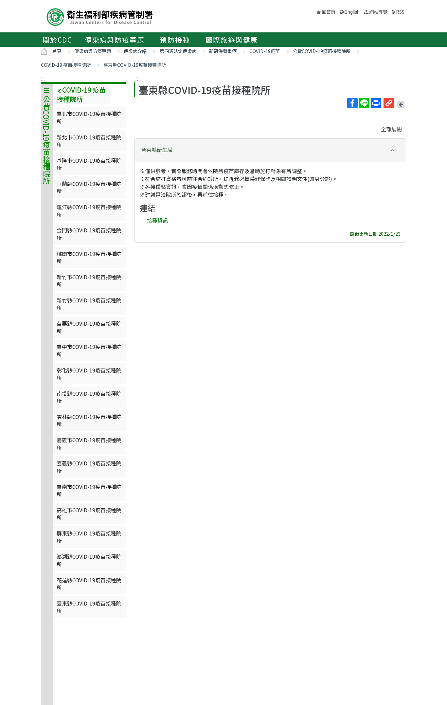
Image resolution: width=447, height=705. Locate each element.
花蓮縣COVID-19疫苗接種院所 (89, 583)
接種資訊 (157, 220)
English (352, 11)
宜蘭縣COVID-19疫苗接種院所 (89, 187)
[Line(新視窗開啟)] (364, 103)
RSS (400, 11)
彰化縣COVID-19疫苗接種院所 (89, 373)
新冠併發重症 (223, 50)
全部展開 (391, 129)
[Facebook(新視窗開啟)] (352, 103)
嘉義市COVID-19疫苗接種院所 (89, 443)
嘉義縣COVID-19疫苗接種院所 (89, 466)
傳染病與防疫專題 (114, 40)
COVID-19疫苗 (264, 50)
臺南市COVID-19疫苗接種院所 (89, 490)
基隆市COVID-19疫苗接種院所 (89, 164)
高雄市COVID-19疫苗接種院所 (89, 513)
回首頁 (328, 11)
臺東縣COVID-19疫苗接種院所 (134, 64)
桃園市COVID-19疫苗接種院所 (89, 257)
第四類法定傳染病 (178, 50)
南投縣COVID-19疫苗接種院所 (89, 397)
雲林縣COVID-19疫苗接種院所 (89, 420)
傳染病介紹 (135, 50)
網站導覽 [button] (378, 11)
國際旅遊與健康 (232, 40)
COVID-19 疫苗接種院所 (66, 64)
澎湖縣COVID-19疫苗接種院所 (89, 560)
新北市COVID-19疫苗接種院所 (89, 140)
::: (43, 78)
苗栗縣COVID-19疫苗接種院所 (89, 326)
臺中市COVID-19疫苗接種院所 (89, 350)
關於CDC (57, 40)
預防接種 (175, 40)
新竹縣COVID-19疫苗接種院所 (89, 303)
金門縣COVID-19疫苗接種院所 (89, 233)
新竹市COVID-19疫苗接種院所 (89, 280)
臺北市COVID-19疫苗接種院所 (89, 117)
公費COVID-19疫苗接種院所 (321, 50)
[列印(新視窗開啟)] (376, 103)
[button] (270, 149)
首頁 (57, 50)
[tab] (270, 150)
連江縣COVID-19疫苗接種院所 (89, 210)
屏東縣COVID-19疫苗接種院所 (89, 536)
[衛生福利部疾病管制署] (100, 16)
